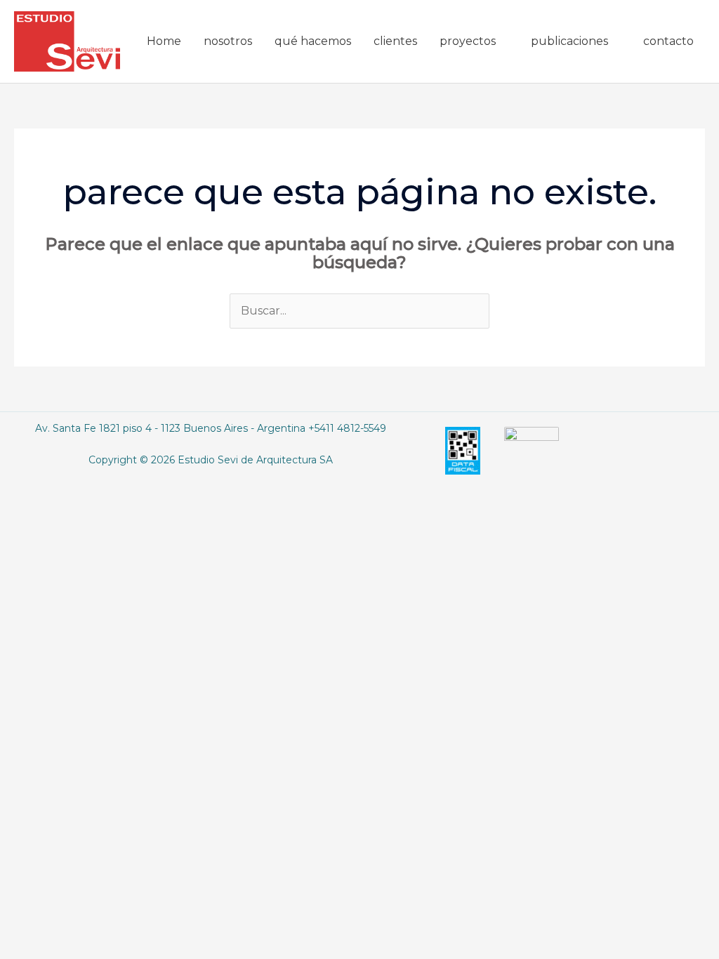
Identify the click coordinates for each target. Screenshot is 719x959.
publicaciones (569, 41)
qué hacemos (313, 41)
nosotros (228, 41)
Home (164, 41)
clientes (395, 41)
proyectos (468, 41)
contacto (668, 41)
